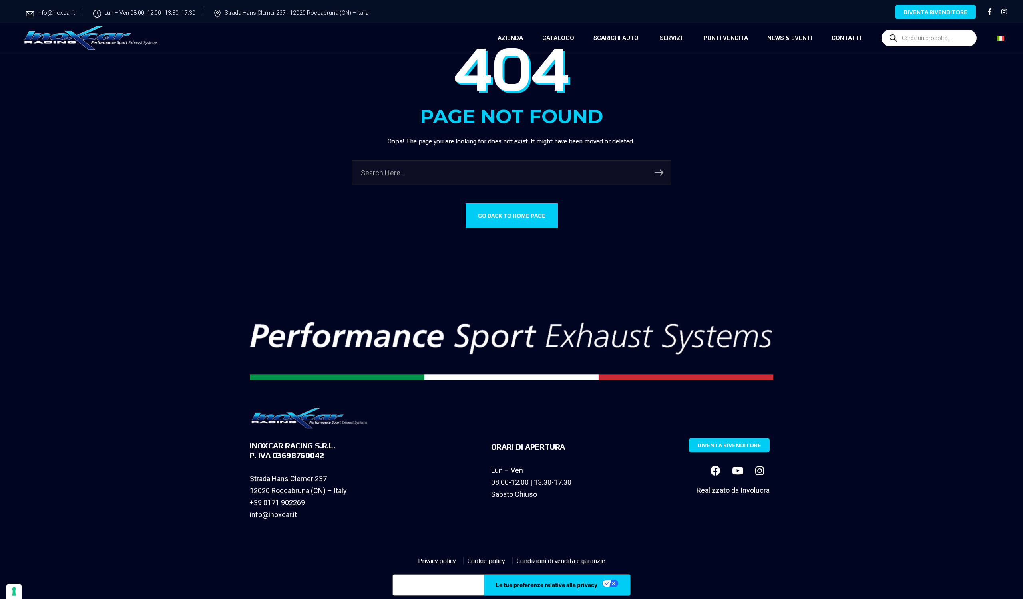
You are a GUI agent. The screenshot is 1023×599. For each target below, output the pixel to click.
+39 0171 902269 (277, 502)
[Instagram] (760, 470)
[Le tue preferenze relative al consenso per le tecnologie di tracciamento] (14, 591)
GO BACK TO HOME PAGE (511, 215)
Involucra (755, 490)
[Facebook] (716, 470)
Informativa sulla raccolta (438, 585)
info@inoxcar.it (273, 514)
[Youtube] (738, 470)
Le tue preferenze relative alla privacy (546, 584)
